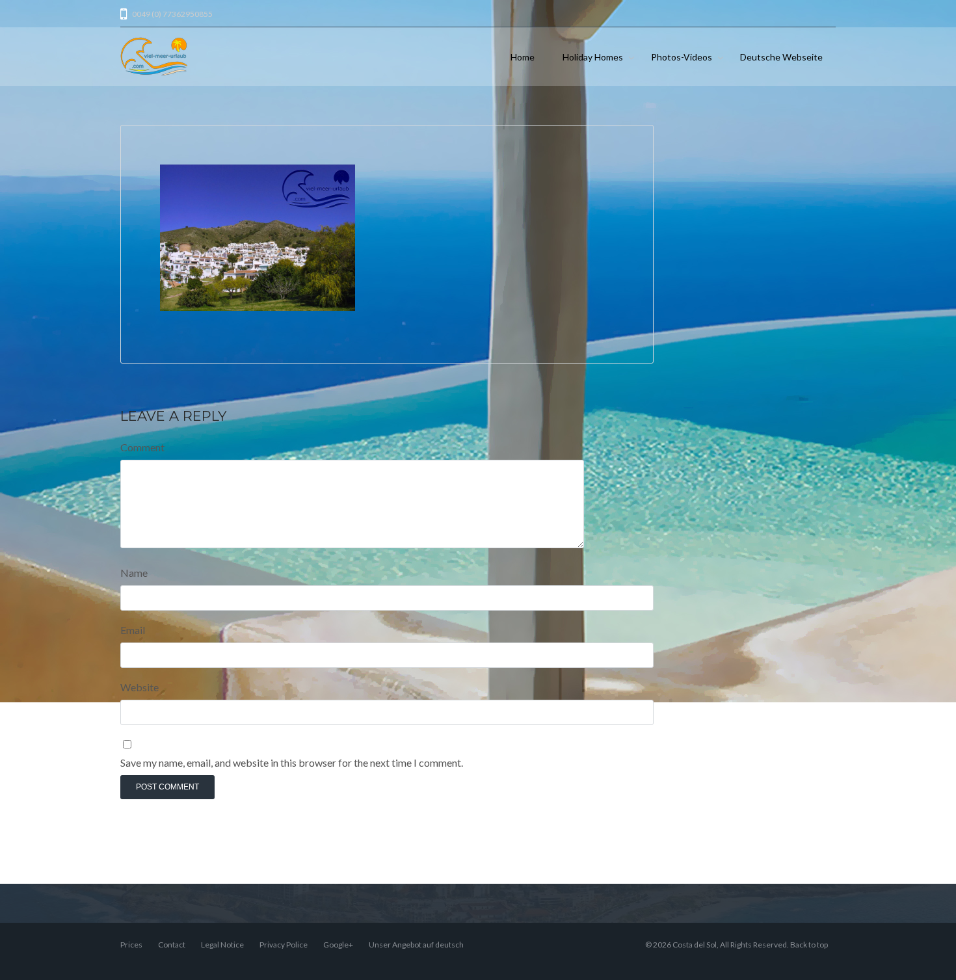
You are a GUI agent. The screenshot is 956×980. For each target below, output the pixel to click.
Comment (142, 447)
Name (134, 572)
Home (523, 56)
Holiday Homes (593, 56)
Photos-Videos (681, 56)
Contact (171, 944)
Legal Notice (222, 944)
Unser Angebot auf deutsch (416, 944)
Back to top (809, 944)
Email (132, 630)
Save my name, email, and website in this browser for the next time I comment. (291, 762)
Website (139, 687)
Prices (131, 944)
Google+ (338, 944)
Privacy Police (283, 944)
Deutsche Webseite (781, 56)
